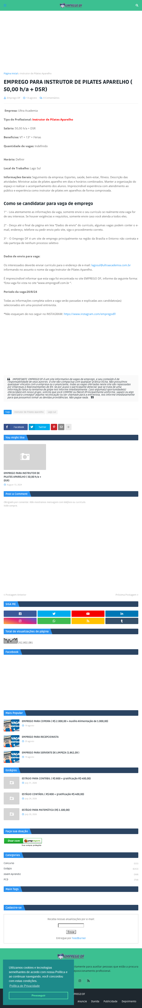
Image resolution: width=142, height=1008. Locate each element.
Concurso (71, 863)
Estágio (71, 868)
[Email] (61, 427)
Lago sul (52, 412)
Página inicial (11, 73)
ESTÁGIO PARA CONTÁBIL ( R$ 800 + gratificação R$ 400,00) (56, 778)
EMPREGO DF (77, 994)
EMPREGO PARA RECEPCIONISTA (40, 736)
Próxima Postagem (126, 594)
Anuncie (82, 1001)
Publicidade (110, 1001)
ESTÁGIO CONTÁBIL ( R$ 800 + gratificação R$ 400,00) (53, 794)
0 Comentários (51, 97)
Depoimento (129, 1001)
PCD (71, 879)
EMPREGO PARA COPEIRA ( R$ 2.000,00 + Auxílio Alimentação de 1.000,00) (65, 721)
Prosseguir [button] (38, 995)
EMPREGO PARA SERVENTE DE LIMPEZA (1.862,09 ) (50, 752)
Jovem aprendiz (71, 874)
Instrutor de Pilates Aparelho (36, 73)
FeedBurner (79, 938)
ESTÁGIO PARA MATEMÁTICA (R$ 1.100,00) (46, 810)
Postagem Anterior (16, 594)
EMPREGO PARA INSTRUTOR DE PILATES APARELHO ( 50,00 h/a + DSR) (22, 477)
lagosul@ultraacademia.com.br (111, 265)
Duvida (95, 1001)
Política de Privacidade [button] (24, 985)
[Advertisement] (71, 41)
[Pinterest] (54, 427)
